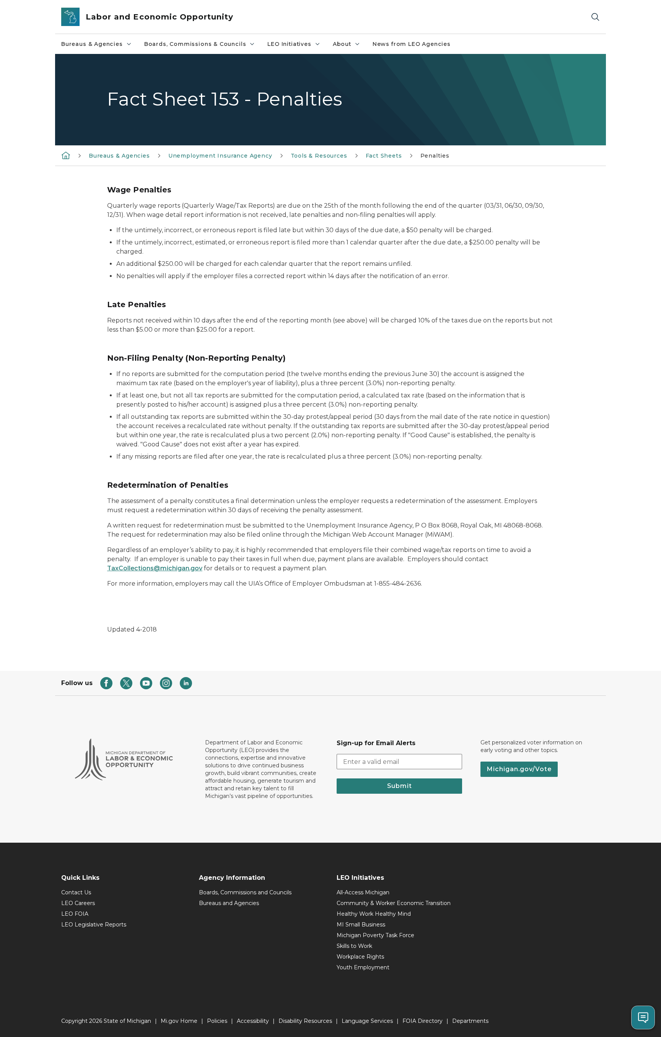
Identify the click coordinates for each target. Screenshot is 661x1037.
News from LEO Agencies (412, 44)
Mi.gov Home (179, 1020)
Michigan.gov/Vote (519, 769)
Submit (399, 786)
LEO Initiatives (289, 44)
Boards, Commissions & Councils (195, 44)
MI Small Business (361, 924)
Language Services (367, 1020)
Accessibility (253, 1020)
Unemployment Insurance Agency (220, 155)
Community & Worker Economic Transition (394, 903)
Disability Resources (305, 1020)
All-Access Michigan (363, 892)
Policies (217, 1020)
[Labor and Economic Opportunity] (65, 155)
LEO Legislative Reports (93, 924)
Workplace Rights (360, 956)
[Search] (595, 17)
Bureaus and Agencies (229, 903)
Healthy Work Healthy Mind (374, 913)
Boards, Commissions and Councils (245, 892)
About (342, 44)
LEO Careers (78, 903)
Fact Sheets (384, 155)
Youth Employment (363, 967)
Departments (470, 1020)
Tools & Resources (319, 155)
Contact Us (76, 892)
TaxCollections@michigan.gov (154, 568)
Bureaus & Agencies (92, 44)
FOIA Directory (422, 1020)
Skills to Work (354, 946)
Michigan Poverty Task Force (375, 935)
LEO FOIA (74, 913)
